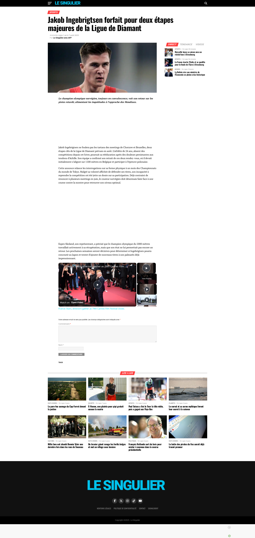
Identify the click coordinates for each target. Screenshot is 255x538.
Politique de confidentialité (125, 508)
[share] (131, 265)
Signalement (153, 508)
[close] (128, 527)
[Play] (147, 289)
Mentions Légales (104, 508)
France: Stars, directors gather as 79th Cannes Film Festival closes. (97, 266)
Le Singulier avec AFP (62, 38)
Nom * (61, 345)
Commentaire (64, 324)
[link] (62, 267)
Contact (142, 508)
